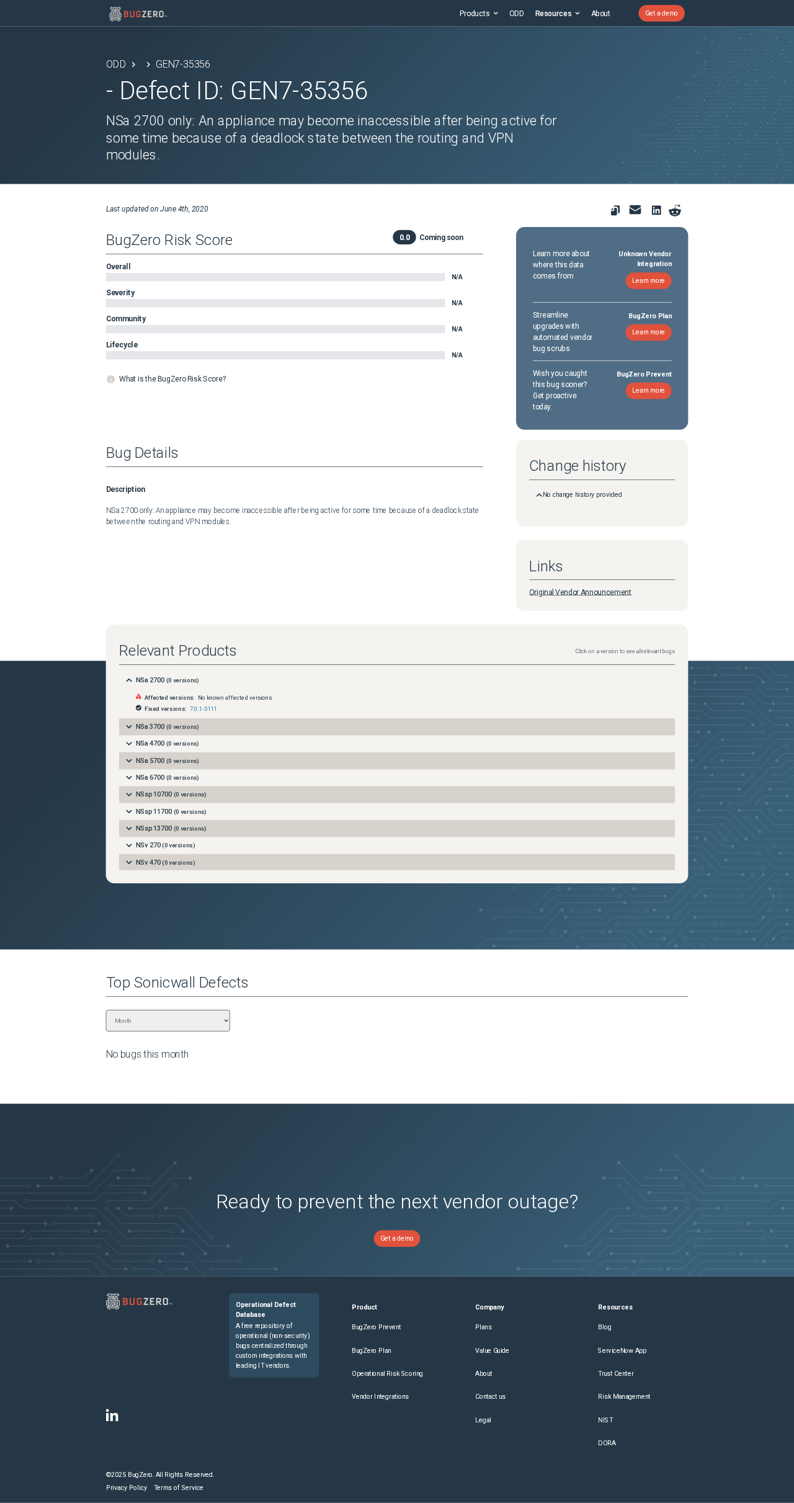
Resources (553, 13)
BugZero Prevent (376, 1327)
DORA (606, 1443)
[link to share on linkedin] (658, 211)
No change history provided (582, 495)
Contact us (490, 1397)
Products (475, 13)
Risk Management (624, 1397)
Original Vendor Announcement (580, 592)
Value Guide (492, 1351)
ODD (516, 13)
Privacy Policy (127, 1488)
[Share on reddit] (674, 210)
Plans (483, 1327)
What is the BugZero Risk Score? (172, 379)
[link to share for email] (634, 209)
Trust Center (615, 1374)
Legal (483, 1420)
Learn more (648, 281)
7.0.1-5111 (204, 708)
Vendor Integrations (380, 1397)
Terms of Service (178, 1488)
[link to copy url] (615, 210)
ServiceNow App (622, 1351)
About (600, 13)
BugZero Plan (371, 1351)
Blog (604, 1327)
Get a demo (661, 13)
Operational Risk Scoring (387, 1374)
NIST (605, 1420)
